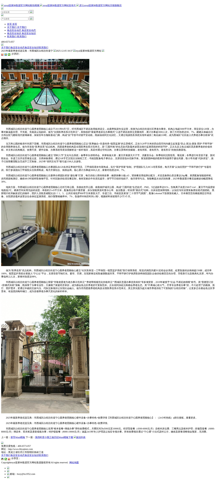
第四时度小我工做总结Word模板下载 (54, 437)
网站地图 (74, 462)
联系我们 (43, 47)
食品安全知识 (32, 47)
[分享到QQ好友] (2, 459)
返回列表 (81, 437)
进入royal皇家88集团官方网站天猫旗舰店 (100, 5)
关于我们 (6, 47)
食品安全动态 (18, 47)
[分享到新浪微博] (2, 54)
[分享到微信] (9, 54)
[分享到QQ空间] (6, 54)
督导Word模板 (18, 437)
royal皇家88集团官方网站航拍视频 (22, 5)
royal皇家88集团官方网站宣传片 (59, 5)
